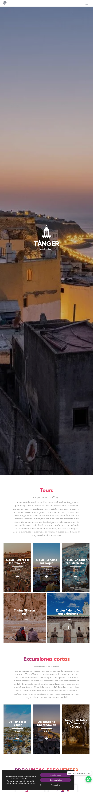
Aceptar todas (55, 775)
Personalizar (55, 785)
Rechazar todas (56, 780)
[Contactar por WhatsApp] (88, 779)
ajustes (32, 783)
